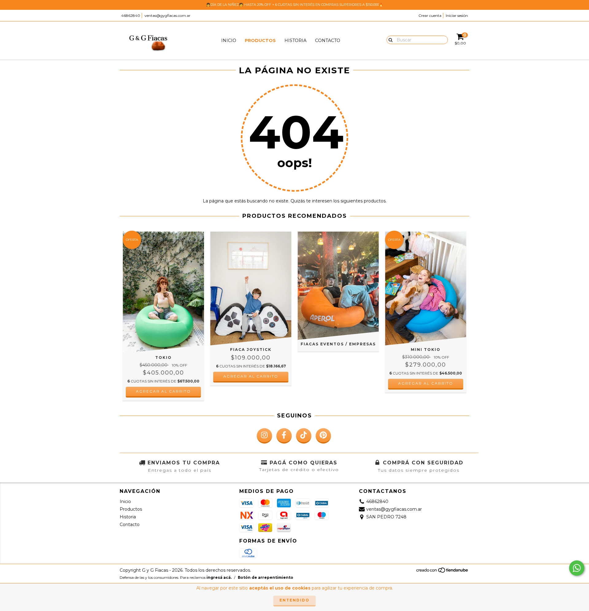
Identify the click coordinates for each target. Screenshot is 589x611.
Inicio (228, 40)
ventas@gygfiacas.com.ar (167, 15)
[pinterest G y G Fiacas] (323, 436)
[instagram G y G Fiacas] (264, 436)
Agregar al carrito (163, 391)
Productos (260, 40)
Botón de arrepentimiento (265, 577)
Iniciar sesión (457, 15)
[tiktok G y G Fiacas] (303, 436)
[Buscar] (389, 39)
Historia (295, 40)
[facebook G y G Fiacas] (284, 436)
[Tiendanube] (442, 572)
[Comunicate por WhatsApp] (576, 568)
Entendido (294, 600)
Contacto (327, 40)
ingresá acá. (219, 577)
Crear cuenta (429, 15)
